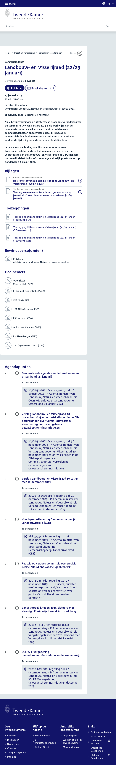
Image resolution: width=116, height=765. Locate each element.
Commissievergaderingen (50, 52)
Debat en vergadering (24, 52)
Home (8, 52)
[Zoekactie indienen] (107, 26)
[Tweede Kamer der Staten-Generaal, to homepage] (24, 13)
